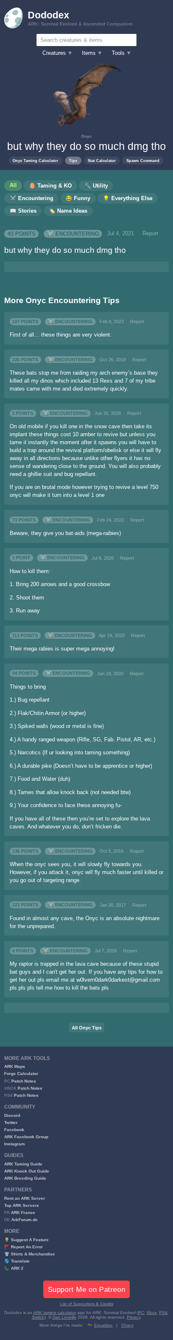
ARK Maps (14, 1066)
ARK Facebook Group (26, 1136)
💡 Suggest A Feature (26, 1239)
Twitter (11, 1122)
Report (150, 234)
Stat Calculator (102, 160)
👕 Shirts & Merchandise (29, 1254)
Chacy (127, 1325)
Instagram (14, 1144)
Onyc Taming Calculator (35, 160)
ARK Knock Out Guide (26, 1171)
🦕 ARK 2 (14, 1268)
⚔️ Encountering (73, 234)
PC (141, 1312)
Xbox (152, 1312)
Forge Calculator (21, 1073)
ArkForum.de (24, 1219)
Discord (12, 1115)
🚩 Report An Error (23, 1247)
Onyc (86, 136)
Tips (73, 160)
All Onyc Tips (87, 1027)
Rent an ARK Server (24, 1198)
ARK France (23, 1212)
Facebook (14, 1129)
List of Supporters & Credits (86, 1303)
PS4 (163, 1312)
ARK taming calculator (54, 1312)
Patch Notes (23, 1081)
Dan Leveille (64, 1317)
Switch (38, 1317)
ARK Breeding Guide (25, 1178)
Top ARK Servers (21, 1205)
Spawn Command (143, 160)
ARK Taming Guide (23, 1164)
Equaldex (103, 1325)
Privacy (133, 1317)
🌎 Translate (17, 1261)
